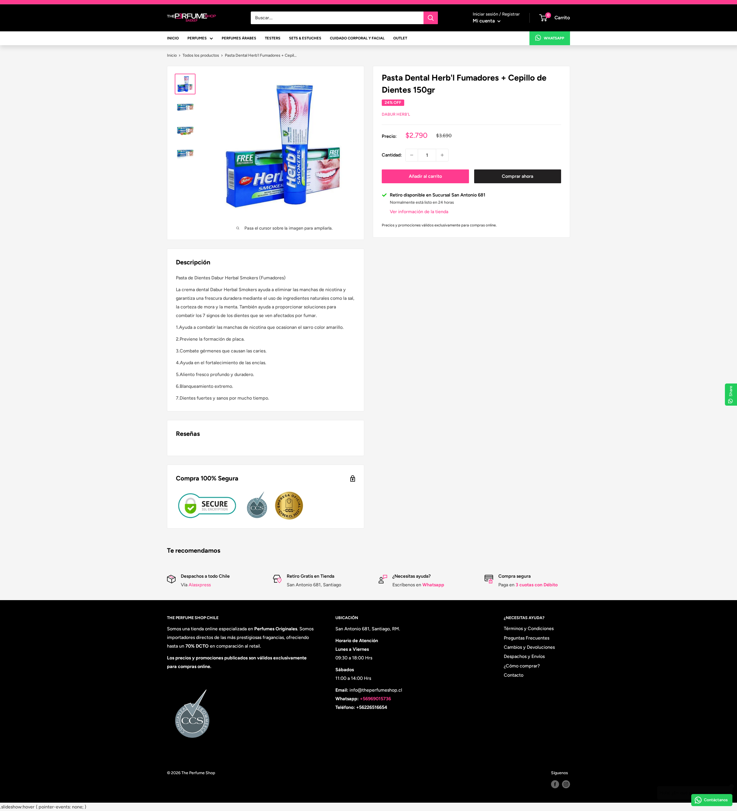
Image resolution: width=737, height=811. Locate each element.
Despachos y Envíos (524, 656)
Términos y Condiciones (529, 628)
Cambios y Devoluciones (529, 647)
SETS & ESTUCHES (305, 38)
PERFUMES (197, 38)
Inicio (172, 55)
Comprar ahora (517, 176)
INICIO (173, 38)
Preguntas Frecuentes (526, 638)
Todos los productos (201, 55)
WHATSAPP (554, 38)
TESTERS (272, 38)
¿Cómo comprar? (522, 666)
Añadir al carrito (425, 176)
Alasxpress (199, 584)
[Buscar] (430, 18)
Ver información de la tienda (419, 211)
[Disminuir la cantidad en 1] (412, 155)
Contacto (513, 675)
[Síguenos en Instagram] (566, 784)
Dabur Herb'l (396, 114)
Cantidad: (392, 155)
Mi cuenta (484, 21)
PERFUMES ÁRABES (239, 38)
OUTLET (400, 38)
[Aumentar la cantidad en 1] (442, 155)
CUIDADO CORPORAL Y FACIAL (357, 38)
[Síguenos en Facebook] (555, 784)
